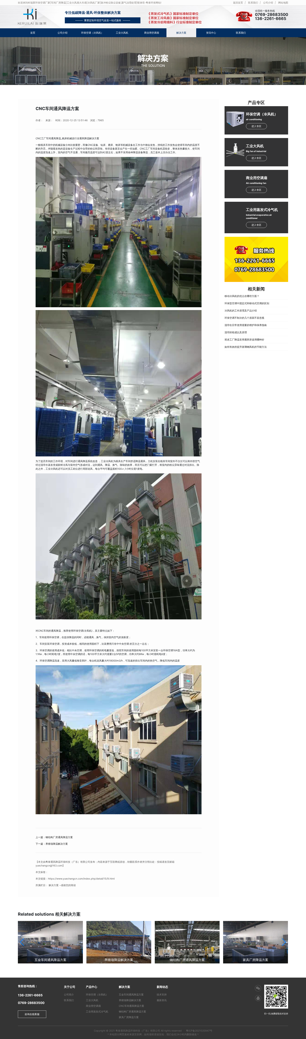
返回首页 (238, 2)
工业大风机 (122, 32)
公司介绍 (268, 2)
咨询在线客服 (32, 1014)
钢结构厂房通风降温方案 (187, 960)
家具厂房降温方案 (255, 960)
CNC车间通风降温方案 (131, 1005)
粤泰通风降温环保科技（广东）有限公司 (137, 1030)
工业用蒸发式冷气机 (97, 1011)
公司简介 (69, 994)
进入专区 (256, 126)
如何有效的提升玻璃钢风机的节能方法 (246, 346)
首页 (32, 32)
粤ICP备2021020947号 (199, 1030)
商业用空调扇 (151, 32)
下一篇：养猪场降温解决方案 (52, 843)
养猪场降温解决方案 (118, 960)
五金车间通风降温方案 (50, 960)
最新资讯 (162, 1000)
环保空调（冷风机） (92, 32)
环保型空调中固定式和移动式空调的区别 (247, 303)
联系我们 (253, 2)
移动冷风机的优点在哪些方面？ (242, 295)
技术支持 (162, 994)
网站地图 (283, 2)
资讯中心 (211, 32)
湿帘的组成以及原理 (236, 332)
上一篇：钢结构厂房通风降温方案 (54, 837)
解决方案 (181, 32)
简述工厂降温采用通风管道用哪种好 (244, 339)
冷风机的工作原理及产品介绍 (241, 310)
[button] (284, 942)
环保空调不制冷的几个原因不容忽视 (244, 317)
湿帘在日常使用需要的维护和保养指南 (246, 325)
